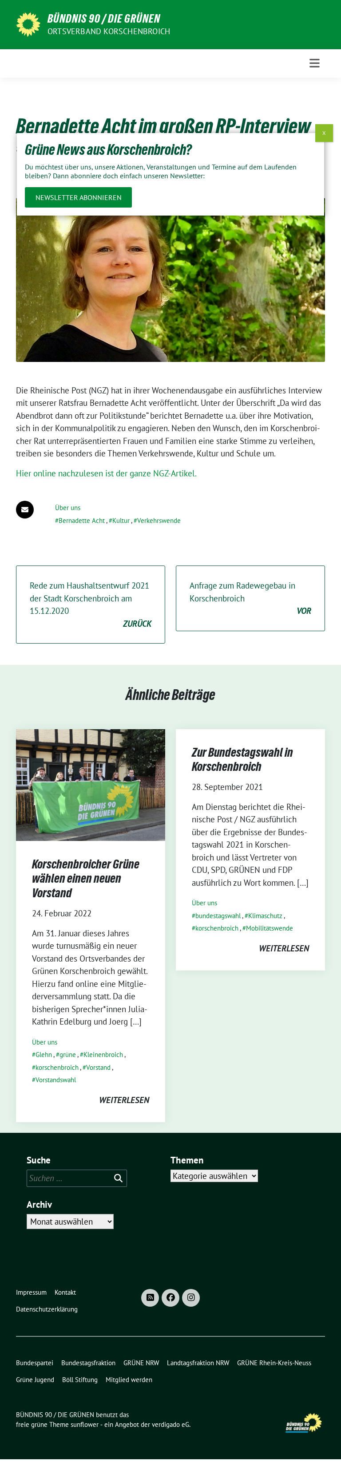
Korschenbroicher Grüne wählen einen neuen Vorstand (85, 878)
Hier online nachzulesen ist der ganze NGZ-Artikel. (106, 473)
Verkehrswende (159, 520)
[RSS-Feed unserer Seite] (150, 1298)
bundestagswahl (218, 915)
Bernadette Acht (82, 520)
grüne (67, 1054)
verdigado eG (170, 1424)
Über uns (67, 507)
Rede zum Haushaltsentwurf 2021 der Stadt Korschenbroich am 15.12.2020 (90, 604)
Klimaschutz (265, 915)
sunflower (85, 1424)
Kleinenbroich (103, 1054)
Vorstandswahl (56, 1080)
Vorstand (98, 1067)
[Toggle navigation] (314, 63)
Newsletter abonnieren (79, 197)
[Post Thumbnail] (90, 784)
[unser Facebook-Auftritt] (170, 1298)
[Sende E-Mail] (25, 509)
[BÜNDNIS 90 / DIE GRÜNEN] (28, 23)
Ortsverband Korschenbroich (109, 31)
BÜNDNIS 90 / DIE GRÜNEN (104, 18)
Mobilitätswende (269, 928)
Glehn (44, 1054)
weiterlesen (124, 1100)
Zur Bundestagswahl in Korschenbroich (242, 759)
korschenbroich (57, 1067)
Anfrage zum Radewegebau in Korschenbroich (250, 598)
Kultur (121, 520)
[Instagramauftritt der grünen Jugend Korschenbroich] (191, 1298)
